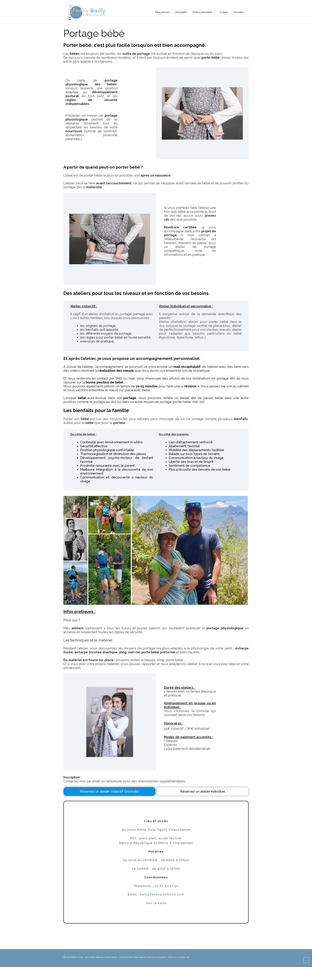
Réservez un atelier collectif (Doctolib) (109, 791)
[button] (75, 507)
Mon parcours (162, 12)
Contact (224, 12)
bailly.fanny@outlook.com (162, 894)
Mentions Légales (156, 957)
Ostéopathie (181, 12)
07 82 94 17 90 (167, 886)
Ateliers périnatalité (202, 12)
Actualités (238, 12)
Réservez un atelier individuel (202, 791)
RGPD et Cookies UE (178, 957)
